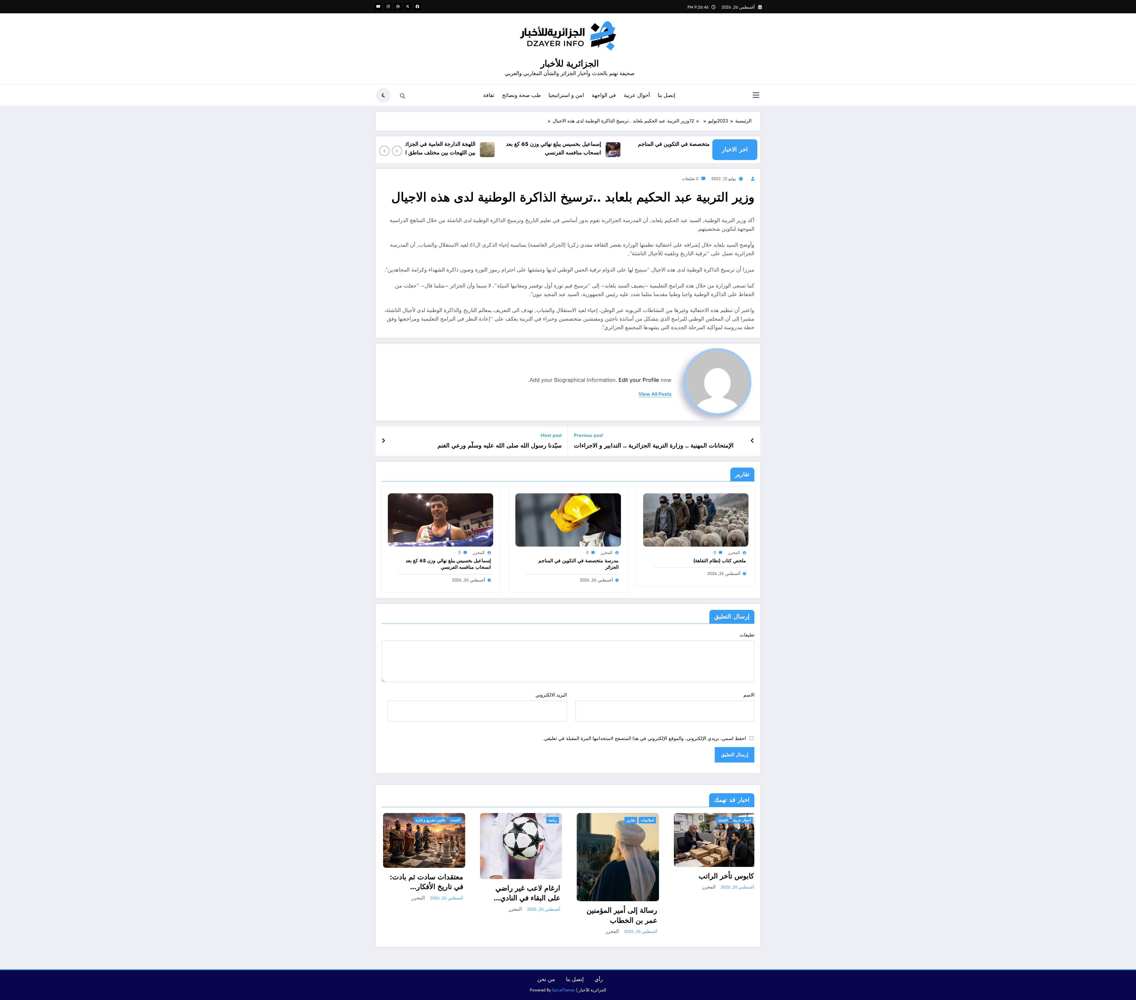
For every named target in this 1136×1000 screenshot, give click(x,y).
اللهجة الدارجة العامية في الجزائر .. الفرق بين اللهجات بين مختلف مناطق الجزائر (462, 148)
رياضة (551, 820)
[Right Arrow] (384, 151)
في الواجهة (604, 95)
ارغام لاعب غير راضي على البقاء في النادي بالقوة (526, 893)
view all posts (655, 394)
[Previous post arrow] (752, 441)
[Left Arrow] (397, 151)
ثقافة (488, 95)
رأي (599, 979)
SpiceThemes (563, 990)
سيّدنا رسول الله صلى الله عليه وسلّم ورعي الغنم (500, 446)
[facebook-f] (417, 6)
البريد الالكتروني (551, 695)
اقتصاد (721, 820)
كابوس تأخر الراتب (725, 876)
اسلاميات (646, 820)
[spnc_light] (383, 95)
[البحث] (402, 96)
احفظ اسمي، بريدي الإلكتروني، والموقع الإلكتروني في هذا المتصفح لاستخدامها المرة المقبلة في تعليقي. (644, 738)
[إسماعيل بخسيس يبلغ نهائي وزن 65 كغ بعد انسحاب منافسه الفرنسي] (440, 519)
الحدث (454, 820)
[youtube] (378, 6)
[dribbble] (397, 6)
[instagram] (388, 6)
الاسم (748, 695)
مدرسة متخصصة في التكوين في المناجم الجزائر (578, 564)
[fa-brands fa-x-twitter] (407, 6)
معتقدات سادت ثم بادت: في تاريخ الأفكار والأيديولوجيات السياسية (425, 882)
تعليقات (747, 634)
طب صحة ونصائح (521, 95)
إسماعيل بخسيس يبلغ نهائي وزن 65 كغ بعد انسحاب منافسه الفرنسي (586, 148)
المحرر (734, 552)
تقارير (629, 820)
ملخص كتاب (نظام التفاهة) (719, 561)
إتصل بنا (666, 95)
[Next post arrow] (383, 441)
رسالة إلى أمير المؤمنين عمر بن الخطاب (620, 915)
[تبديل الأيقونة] (755, 95)
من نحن (546, 979)
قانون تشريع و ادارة (429, 820)
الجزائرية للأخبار (569, 63)
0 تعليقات (690, 179)
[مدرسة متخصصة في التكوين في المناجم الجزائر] (568, 519)
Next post (551, 435)
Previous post (588, 435)
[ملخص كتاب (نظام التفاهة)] (695, 519)
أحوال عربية (637, 95)
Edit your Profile (639, 380)
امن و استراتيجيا (566, 95)
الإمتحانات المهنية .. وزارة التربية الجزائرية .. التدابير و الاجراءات (654, 446)
